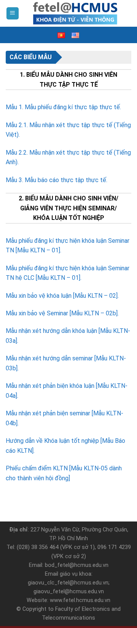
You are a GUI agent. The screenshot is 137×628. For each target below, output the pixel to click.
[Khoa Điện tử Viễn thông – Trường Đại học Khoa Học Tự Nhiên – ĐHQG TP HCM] (75, 13)
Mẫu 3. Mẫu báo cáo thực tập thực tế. (56, 180)
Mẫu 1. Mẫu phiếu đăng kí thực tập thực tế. (63, 107)
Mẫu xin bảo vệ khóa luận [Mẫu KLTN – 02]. (62, 295)
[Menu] (12, 13)
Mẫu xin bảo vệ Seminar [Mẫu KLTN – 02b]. (62, 313)
